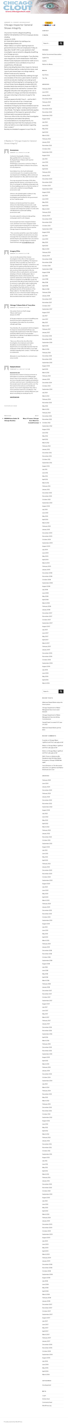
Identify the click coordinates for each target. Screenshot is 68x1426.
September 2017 (47, 309)
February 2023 (46, 102)
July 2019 (45, 235)
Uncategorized (46, 1385)
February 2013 (46, 412)
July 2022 (45, 122)
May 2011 (45, 476)
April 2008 (45, 599)
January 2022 (46, 142)
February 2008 (46, 606)
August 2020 (46, 192)
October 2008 (46, 579)
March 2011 (45, 483)
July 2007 (45, 629)
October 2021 (46, 149)
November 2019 (47, 222)
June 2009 (45, 553)
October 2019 (46, 225)
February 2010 (46, 526)
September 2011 (47, 462)
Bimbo (44, 745)
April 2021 (45, 169)
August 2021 (46, 155)
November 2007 (47, 616)
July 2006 (45, 670)
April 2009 (45, 559)
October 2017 (46, 306)
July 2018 (45, 276)
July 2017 (44, 316)
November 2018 (47, 262)
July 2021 (44, 159)
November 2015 (47, 359)
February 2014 (46, 399)
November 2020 (47, 182)
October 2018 (46, 265)
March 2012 (45, 442)
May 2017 (45, 322)
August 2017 (46, 312)
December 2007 (47, 613)
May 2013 (45, 406)
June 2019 (45, 239)
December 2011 (47, 452)
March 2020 (45, 209)
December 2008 (47, 573)
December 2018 (47, 259)
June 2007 (45, 633)
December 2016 (47, 336)
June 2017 (45, 319)
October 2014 (46, 386)
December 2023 (47, 98)
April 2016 (45, 346)
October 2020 (46, 185)
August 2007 (46, 626)
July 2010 (45, 509)
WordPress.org (46, 1405)
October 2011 (46, 459)
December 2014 (47, 382)
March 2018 (45, 289)
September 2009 (47, 543)
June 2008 (45, 593)
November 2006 (47, 656)
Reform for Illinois (47, 64)
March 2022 (45, 135)
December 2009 (47, 533)
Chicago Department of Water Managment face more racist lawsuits (51, 709)
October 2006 (46, 659)
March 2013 (45, 409)
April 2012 (45, 439)
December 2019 (47, 219)
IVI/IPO (44, 61)
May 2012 (45, 436)
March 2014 (45, 396)
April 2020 (45, 205)
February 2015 (46, 376)
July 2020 (45, 195)
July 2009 (45, 549)
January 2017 (46, 332)
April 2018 (45, 286)
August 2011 (46, 466)
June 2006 (45, 673)
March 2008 (46, 603)
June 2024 (45, 92)
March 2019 (45, 249)
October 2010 (46, 499)
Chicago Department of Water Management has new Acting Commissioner (51, 717)
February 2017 (46, 329)
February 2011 (46, 486)
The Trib (44, 78)
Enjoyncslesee (15, 367)
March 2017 (45, 326)
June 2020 (45, 199)
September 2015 (47, 362)
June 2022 (45, 125)
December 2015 (47, 356)
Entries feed (46, 1399)
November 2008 (47, 576)
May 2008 (45, 596)
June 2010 (45, 513)
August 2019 (46, 232)
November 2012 (47, 419)
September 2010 (47, 503)
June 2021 (45, 162)
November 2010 (47, 496)
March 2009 (46, 563)
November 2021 (47, 145)
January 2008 (46, 609)
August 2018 (46, 272)
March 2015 (45, 372)
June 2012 (45, 432)
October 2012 (46, 422)
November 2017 (47, 302)
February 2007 (46, 646)
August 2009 (46, 546)
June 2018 (45, 279)
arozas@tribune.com (28, 242)
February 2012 (46, 446)
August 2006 (46, 666)
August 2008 (46, 586)
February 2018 (46, 292)
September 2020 (47, 189)
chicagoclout (24, 22)
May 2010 (45, 516)
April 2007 (45, 639)
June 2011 (45, 473)
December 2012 (47, 416)
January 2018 (46, 296)
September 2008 (47, 583)
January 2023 (46, 105)
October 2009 (46, 539)
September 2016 (47, 342)
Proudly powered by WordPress (13, 1422)
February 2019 (46, 252)
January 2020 (46, 215)
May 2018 (45, 282)
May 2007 (45, 636)
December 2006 (47, 653)
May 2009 (45, 556)
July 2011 (44, 469)
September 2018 (47, 269)
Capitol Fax (45, 57)
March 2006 (46, 683)
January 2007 (46, 649)
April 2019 (45, 245)
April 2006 (45, 680)
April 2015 (45, 369)
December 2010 (47, 493)
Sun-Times (45, 75)
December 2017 (47, 299)
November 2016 (47, 339)
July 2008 (45, 589)
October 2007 (46, 619)
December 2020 (47, 179)
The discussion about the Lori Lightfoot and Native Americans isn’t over (52, 767)
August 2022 (46, 119)
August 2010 (46, 506)
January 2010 (46, 529)
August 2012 (46, 429)
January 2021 (46, 175)
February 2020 (46, 212)
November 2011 (47, 456)
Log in (44, 1395)
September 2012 (47, 426)
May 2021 (45, 165)
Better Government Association (51, 54)
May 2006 (45, 676)
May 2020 (45, 202)
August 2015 (46, 366)
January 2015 (46, 379)
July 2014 (45, 392)
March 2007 (45, 643)
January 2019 (46, 255)
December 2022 (47, 108)
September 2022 (47, 115)
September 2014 (47, 389)
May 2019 (45, 242)
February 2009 (46, 566)
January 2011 (46, 489)
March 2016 (45, 349)
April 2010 (45, 519)
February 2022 (46, 139)
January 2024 (46, 95)
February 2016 (46, 352)
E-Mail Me (45, 35)
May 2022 (45, 129)
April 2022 (45, 132)
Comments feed (47, 1402)
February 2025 (46, 88)
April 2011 (45, 479)
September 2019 (47, 229)
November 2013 (47, 402)
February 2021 (46, 172)
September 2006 (47, 663)
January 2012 (46, 449)
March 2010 (45, 523)
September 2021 (47, 152)
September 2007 (47, 623)
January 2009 (46, 569)
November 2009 (47, 536)
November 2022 (47, 112)
